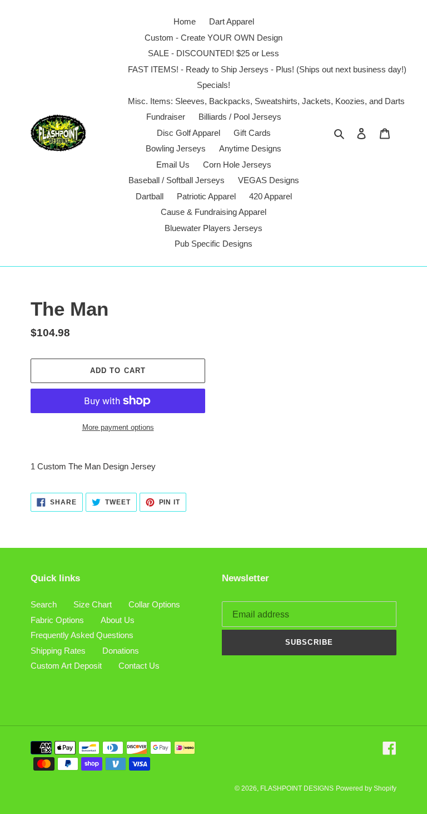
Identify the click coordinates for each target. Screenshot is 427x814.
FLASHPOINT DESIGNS (297, 788)
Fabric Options (57, 620)
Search (44, 604)
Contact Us (139, 665)
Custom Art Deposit (66, 665)
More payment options (118, 427)
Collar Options (154, 604)
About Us (118, 620)
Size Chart (92, 604)
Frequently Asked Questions (82, 635)
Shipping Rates (58, 650)
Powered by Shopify (366, 788)
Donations (120, 650)
